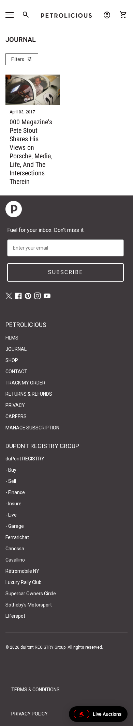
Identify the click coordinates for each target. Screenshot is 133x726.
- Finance (15, 492)
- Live (11, 515)
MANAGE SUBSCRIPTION (32, 427)
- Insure (13, 503)
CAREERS (16, 416)
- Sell (10, 481)
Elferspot (15, 616)
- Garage (14, 526)
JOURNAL (16, 349)
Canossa (14, 548)
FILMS (11, 338)
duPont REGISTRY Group (42, 647)
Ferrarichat (17, 537)
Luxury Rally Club (23, 582)
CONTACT (16, 371)
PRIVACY (15, 405)
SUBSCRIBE (65, 272)
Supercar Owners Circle (30, 593)
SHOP (11, 360)
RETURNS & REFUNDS (28, 394)
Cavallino (15, 560)
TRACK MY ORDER (25, 382)
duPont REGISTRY (24, 458)
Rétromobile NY (22, 571)
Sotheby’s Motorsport (28, 604)
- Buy (10, 470)
